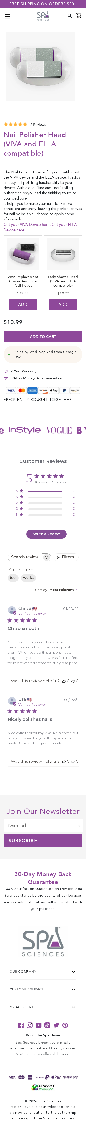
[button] (7, 16)
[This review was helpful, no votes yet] (64, 681)
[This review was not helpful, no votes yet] (73, 681)
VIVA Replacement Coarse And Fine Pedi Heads (23, 281)
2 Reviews (38, 124)
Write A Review (46, 534)
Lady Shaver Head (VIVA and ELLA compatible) (63, 281)
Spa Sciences (50, 1101)
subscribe (23, 841)
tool (13, 578)
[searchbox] (25, 557)
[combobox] (57, 590)
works (28, 578)
